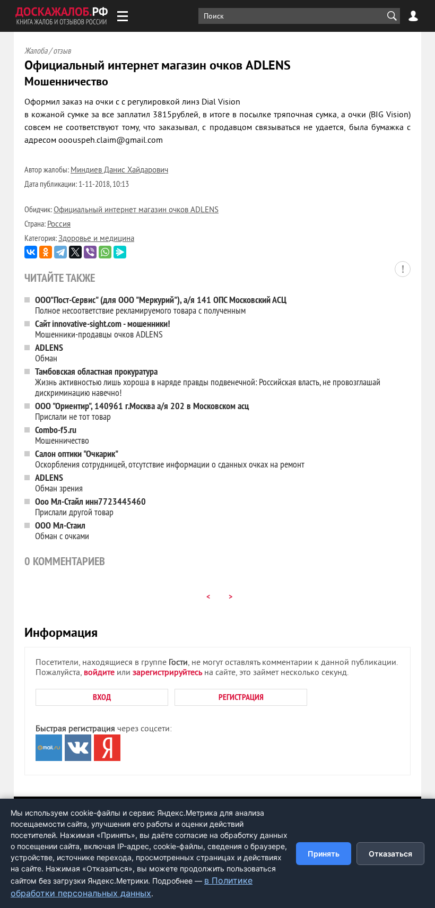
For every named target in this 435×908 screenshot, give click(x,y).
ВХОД (102, 697)
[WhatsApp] (105, 252)
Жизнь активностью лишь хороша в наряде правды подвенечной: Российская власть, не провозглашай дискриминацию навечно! (207, 382)
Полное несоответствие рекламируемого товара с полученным (160, 304)
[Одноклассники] (45, 252)
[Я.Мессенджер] (120, 252)
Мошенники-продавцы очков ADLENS (102, 328)
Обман (49, 352)
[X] (75, 252)
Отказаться (390, 853)
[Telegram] (60, 252)
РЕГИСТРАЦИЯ (241, 697)
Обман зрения (59, 482)
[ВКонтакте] (30, 252)
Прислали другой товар (90, 506)
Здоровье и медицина (96, 239)
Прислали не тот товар (142, 411)
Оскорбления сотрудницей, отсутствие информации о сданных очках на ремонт (169, 458)
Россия (59, 225)
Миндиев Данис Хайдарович (119, 171)
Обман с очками (62, 530)
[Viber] (90, 252)
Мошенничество (62, 434)
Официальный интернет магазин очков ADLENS (136, 210)
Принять (324, 853)
